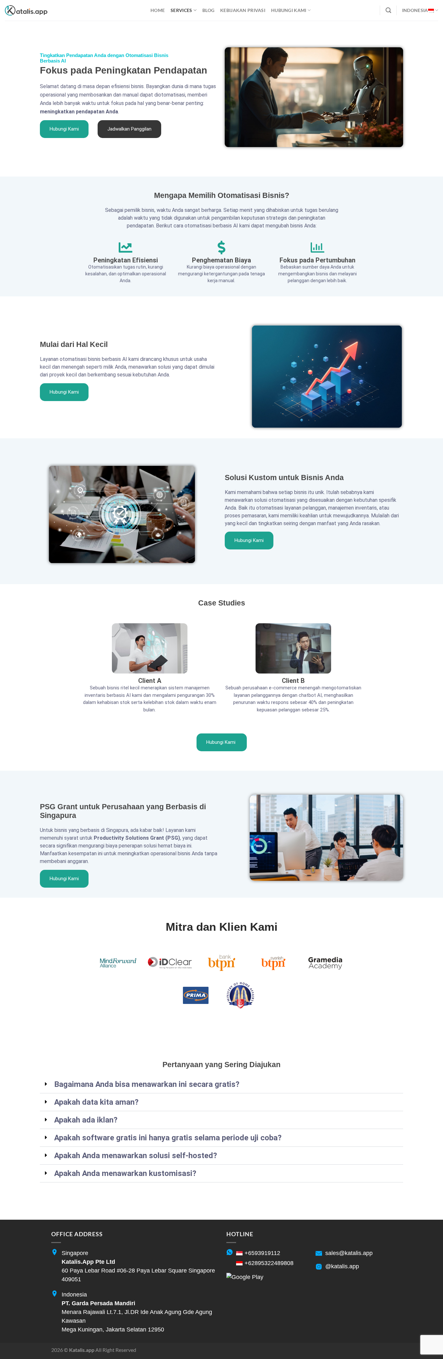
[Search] (388, 10)
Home (157, 10)
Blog (208, 10)
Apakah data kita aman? (96, 1102)
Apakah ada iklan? (85, 1119)
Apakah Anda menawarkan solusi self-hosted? (135, 1155)
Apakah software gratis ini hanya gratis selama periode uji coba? (167, 1137)
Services (181, 10)
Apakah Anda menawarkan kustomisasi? (125, 1173)
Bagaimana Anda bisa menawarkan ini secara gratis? (146, 1084)
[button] (221, 1084)
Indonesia (415, 10)
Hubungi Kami (288, 10)
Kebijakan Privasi (242, 10)
